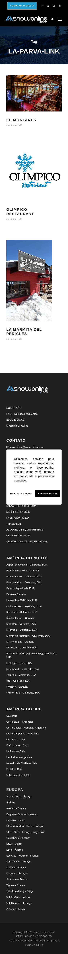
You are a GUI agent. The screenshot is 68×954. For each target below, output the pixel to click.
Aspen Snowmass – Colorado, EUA (26, 564)
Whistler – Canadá (17, 686)
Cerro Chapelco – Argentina (22, 733)
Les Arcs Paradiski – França (22, 855)
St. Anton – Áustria (17, 879)
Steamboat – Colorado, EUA (22, 668)
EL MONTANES (21, 120)
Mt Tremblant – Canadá (20, 641)
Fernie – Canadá (16, 594)
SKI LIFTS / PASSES (18, 511)
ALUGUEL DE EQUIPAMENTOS (24, 529)
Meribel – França (16, 867)
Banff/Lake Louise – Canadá (22, 570)
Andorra (11, 802)
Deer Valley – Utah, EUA (20, 588)
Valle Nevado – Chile (18, 775)
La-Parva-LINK (14, 125)
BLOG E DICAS (15, 419)
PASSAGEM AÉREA (17, 517)
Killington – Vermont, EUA (21, 623)
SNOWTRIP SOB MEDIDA (21, 505)
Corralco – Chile (15, 739)
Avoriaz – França (16, 808)
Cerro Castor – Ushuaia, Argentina (26, 727)
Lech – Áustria (14, 849)
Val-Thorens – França (18, 903)
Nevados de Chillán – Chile (21, 763)
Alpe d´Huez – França (19, 796)
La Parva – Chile (15, 751)
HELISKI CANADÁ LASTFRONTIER (26, 541)
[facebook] (42, 6)
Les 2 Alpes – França (18, 861)
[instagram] (60, 6)
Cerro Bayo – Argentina (19, 721)
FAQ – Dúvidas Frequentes (22, 413)
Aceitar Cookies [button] (47, 493)
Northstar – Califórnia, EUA (21, 647)
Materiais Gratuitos (17, 425)
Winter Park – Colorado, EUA (23, 692)
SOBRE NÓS (13, 407)
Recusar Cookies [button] (20, 493)
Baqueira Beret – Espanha (21, 814)
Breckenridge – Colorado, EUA (24, 582)
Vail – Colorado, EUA (18, 680)
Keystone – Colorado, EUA (21, 612)
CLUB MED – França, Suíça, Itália (25, 831)
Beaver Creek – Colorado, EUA (24, 576)
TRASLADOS (14, 523)
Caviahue (11, 715)
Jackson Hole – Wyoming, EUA (24, 606)
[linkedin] (48, 6)
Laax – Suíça (13, 843)
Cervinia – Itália (15, 820)
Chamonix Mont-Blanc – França (24, 826)
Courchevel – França (18, 837)
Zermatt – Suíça (15, 909)
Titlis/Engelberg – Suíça (19, 891)
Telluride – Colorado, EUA (21, 674)
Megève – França (16, 873)
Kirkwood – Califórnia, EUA (21, 629)
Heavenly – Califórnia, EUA (21, 600)
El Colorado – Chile (17, 745)
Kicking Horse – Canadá (20, 617)
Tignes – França (15, 885)
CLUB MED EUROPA (18, 535)
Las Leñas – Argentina (19, 757)
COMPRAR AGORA (21, 6)
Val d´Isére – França (18, 897)
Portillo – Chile (14, 769)
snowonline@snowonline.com (27, 447)
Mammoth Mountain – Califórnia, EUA (28, 635)
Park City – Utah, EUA (19, 663)
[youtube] (54, 6)
